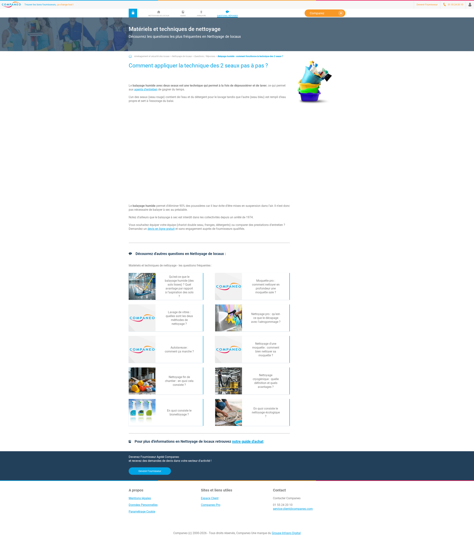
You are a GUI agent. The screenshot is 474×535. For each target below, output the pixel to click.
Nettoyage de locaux (182, 56)
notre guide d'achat (247, 441)
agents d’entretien (145, 89)
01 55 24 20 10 (283, 505)
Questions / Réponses (204, 56)
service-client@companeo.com (293, 509)
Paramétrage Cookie (142, 511)
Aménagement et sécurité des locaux (152, 56)
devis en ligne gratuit (161, 229)
